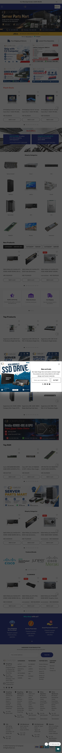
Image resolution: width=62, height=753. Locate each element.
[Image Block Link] (15, 376)
